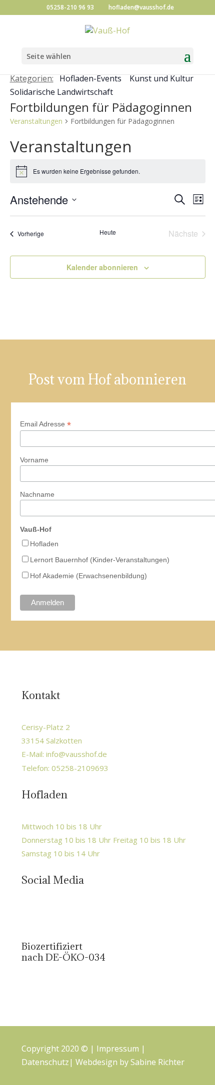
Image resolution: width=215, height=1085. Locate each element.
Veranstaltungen (36, 121)
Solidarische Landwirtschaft (61, 91)
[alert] (108, 171)
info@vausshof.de (76, 754)
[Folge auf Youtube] (72, 913)
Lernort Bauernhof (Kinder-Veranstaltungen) (100, 560)
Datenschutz (45, 1062)
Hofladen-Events (91, 78)
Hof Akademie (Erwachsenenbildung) (88, 576)
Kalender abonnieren (102, 267)
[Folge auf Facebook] (30, 913)
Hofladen (44, 544)
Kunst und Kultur (162, 78)
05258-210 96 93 (70, 7)
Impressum (117, 1048)
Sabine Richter (157, 1062)
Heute (108, 232)
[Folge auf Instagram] (51, 913)
